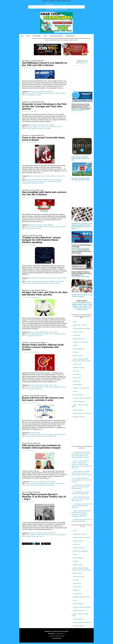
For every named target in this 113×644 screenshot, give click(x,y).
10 (42, 543)
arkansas (40, 281)
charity (62, 281)
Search (75, 345)
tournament (48, 436)
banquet (46, 281)
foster (38, 283)
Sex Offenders (77, 384)
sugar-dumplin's (57, 181)
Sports (85, 304)
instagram (57, 636)
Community (38, 91)
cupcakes (25, 181)
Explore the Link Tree (79, 325)
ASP (30, 481)
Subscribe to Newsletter (80, 342)
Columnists (83, 306)
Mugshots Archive (78, 367)
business (33, 179)
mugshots (33, 485)
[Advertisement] (82, 78)
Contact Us (76, 335)
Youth (23, 178)
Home (75, 321)
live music (28, 436)
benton (28, 93)
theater (28, 536)
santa (27, 95)
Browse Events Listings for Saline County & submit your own (80, 158)
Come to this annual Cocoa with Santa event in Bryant (43, 138)
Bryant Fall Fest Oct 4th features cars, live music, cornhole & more (43, 398)
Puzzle (80, 308)
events (53, 93)
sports (33, 335)
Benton (31, 91)
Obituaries (76, 381)
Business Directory (79, 417)
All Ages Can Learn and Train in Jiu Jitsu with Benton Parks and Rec (44, 293)
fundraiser (44, 283)
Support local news (79, 338)
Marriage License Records (81, 388)
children (33, 93)
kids (23, 95)
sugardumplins (26, 183)
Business (37, 176)
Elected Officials (78, 410)
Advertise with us (78, 332)
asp (57, 483)
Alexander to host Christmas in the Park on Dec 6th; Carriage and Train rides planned (44, 106)
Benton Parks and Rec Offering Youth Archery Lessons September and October (43, 347)
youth (39, 95)
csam (28, 485)
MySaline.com (49, 4)
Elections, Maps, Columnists (82, 398)
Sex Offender (51, 481)
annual (34, 281)
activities (28, 334)
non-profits (51, 283)
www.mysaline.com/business (81, 276)
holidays (50, 91)
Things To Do (60, 176)
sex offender (41, 485)
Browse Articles (82, 309)
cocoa (51, 179)
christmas (40, 93)
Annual (31, 278)
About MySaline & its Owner (82, 328)
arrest (48, 483)
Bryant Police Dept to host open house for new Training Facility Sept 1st (81, 498)
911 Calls (76, 371)
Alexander (32, 125)
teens (23, 536)
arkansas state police (39, 483)
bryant (28, 179)
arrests (53, 483)
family (58, 93)
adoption (28, 281)
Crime (34, 481)
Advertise (87, 308)
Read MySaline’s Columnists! (82, 413)
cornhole (45, 434)
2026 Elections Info (79, 401)
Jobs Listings (77, 378)
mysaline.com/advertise (77, 110)
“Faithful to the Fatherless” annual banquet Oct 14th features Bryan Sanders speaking (41, 240)
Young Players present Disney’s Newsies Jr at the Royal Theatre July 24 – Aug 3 (44, 496)
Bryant (31, 176)
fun (64, 434)
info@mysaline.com (61, 4)
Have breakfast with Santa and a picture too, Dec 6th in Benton (44, 193)
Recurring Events (78, 394)
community (46, 93)
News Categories (78, 349)
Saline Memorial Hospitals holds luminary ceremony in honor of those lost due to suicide (82, 472)
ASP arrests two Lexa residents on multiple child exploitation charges (41, 446)
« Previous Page (26, 543)
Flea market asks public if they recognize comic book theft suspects (81, 479)
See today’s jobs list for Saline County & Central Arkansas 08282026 (82, 505)
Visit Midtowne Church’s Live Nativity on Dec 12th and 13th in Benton (44, 64)
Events (45, 91)
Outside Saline (41, 481)
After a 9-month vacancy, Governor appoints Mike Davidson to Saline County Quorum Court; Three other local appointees (82, 464)
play (56, 534)
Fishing (60, 434)
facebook (51, 636)
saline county (26, 335)
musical (51, 534)
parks (64, 334)
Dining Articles (77, 364)
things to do (33, 95)
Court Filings (77, 374)
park (32, 128)
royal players (62, 534)
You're (41, 536)
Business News (78, 355)
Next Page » (47, 543)
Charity (42, 278)
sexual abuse (50, 485)
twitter (62, 636)
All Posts (76, 352)
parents (58, 283)
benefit (51, 281)
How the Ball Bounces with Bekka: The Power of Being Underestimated (81, 486)
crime (23, 485)
